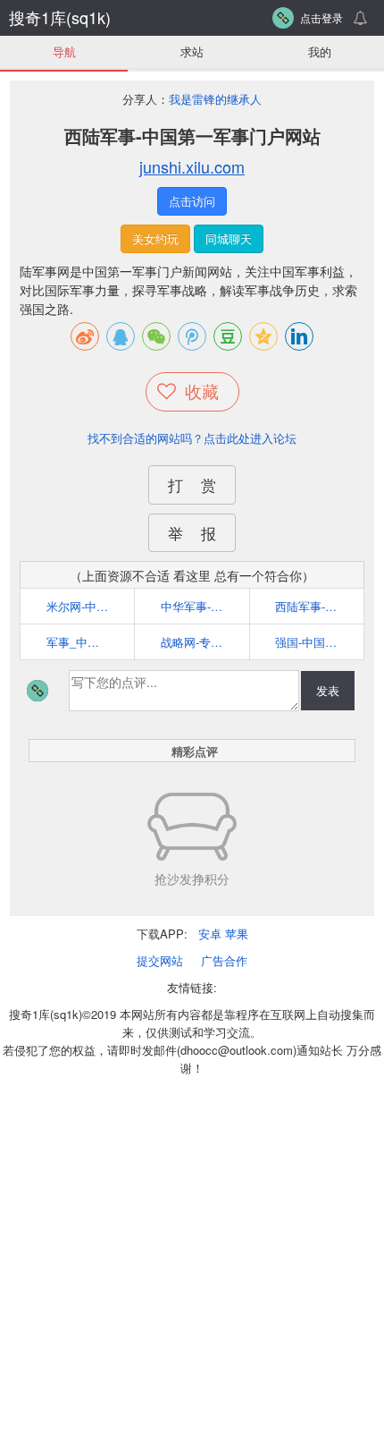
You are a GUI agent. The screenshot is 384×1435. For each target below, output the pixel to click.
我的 (319, 51)
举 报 (192, 533)
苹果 (236, 933)
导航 (64, 51)
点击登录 (321, 17)
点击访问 (192, 200)
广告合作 (224, 960)
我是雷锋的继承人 (215, 98)
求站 (192, 51)
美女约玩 (155, 238)
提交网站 (160, 960)
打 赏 (192, 484)
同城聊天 (228, 238)
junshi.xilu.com (192, 166)
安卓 (209, 933)
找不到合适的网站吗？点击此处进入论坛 (192, 437)
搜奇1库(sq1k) (60, 17)
